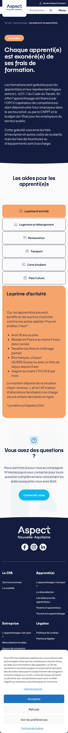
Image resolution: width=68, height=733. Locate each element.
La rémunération (45, 592)
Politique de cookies (32, 728)
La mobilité (8, 588)
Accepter (34, 699)
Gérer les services (33, 688)
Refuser (34, 709)
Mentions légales (45, 638)
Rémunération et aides (14, 642)
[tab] (34, 211)
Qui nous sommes (12, 582)
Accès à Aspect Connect (54, 3)
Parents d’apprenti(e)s (48, 607)
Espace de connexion (13, 648)
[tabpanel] (34, 352)
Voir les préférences (34, 719)
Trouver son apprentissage (50, 613)
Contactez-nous (34, 495)
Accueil (8, 23)
